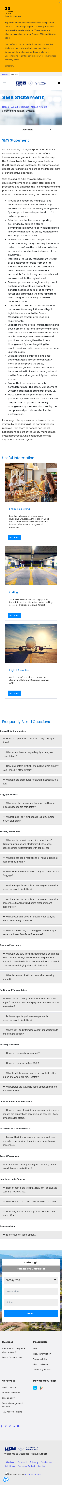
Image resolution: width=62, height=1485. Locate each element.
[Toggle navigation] (8, 83)
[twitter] (5, 1426)
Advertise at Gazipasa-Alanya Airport (13, 1350)
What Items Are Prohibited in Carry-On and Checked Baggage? (31, 873)
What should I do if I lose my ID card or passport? (31, 1201)
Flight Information (42, 1353)
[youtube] (17, 1426)
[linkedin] (14, 1426)
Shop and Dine (40, 1364)
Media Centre (9, 1387)
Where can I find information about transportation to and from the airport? (30, 1032)
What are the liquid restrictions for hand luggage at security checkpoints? (30, 860)
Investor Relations (11, 1392)
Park (35, 1348)
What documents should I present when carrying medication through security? (29, 918)
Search (31, 1313)
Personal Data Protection (31, 1466)
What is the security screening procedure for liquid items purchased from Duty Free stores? (30, 932)
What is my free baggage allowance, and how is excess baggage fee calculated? (29, 805)
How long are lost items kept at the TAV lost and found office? (29, 1213)
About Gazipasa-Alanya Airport (29, 107)
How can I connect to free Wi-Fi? (22, 1063)
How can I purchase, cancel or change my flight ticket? (28, 740)
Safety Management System (12, 1405)
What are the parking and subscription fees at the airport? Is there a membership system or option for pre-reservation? (31, 1002)
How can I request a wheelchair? (23, 1053)
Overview (27, 129)
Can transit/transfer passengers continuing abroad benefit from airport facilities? (30, 1166)
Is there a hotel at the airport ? (21, 1235)
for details (14, 537)
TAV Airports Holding (12, 1411)
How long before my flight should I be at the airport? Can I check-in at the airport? (31, 768)
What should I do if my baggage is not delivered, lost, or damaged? (29, 819)
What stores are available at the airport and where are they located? (30, 1089)
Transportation (40, 1359)
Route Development (12, 1357)
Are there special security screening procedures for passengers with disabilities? (30, 887)
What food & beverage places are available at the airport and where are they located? (29, 1075)
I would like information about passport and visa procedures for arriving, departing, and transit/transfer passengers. (29, 1141)
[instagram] (10, 1426)
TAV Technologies (32, 1474)
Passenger (5, 74)
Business (14, 74)
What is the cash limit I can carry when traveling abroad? (29, 977)
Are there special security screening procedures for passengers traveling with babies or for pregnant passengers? (30, 903)
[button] (60, 2)
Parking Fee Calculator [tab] (31, 1268)
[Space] (31, 83)
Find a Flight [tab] (31, 1262)
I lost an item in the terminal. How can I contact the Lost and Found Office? (30, 1190)
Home (5, 107)
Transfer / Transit (42, 1369)
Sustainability (8, 1398)
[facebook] (1, 1426)
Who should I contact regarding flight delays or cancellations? (28, 754)
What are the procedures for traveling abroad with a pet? (30, 782)
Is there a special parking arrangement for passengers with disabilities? (25, 1018)
